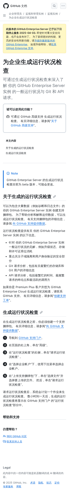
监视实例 (52, 13)
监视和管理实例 (35, 13)
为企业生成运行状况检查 (23, 17)
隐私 (40, 482)
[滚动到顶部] (61, 492)
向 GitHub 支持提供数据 (29, 223)
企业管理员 (15, 13)
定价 (57, 482)
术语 (32, 482)
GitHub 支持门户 (30, 338)
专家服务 (8, 486)
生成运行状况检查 (20, 312)
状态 (49, 482)
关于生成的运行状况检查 (27, 196)
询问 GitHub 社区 (17, 436)
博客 (18, 486)
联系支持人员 (14, 441)
